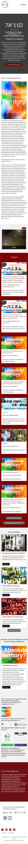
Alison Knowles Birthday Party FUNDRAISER (13, 553)
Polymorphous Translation (10, 665)
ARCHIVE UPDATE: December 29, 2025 (12, 617)
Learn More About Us (14, 64)
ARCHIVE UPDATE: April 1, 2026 (10, 586)
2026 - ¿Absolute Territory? (11, 78)
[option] (14, 239)
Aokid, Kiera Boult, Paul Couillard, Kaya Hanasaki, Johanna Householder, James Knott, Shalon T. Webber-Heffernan (14, 316)
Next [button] (25, 228)
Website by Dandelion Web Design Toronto (14, 840)
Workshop (5, 412)
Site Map (4, 833)
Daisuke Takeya (14, 159)
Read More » (6, 687)
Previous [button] (23, 228)
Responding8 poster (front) (14, 523)
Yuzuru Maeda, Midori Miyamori (10, 472)
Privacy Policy (10, 833)
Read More (6, 564)
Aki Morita (5, 443)
